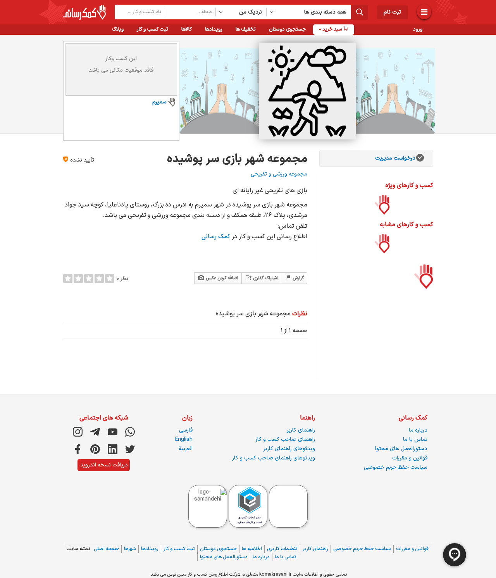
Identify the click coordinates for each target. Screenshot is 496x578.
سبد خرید (331, 29)
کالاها (186, 29)
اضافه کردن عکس (221, 278)
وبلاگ (118, 29)
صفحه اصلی (106, 549)
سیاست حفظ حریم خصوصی (395, 467)
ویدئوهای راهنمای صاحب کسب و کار (273, 458)
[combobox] (241, 12)
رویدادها (213, 29)
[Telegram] (95, 432)
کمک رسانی (217, 236)
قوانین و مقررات (409, 458)
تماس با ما (415, 439)
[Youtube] (112, 432)
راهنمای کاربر (301, 430)
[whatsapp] (130, 432)
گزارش (297, 278)
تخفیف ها (246, 29)
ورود (417, 29)
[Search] (359, 12)
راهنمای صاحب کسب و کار (285, 439)
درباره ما (418, 430)
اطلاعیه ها (252, 549)
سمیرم (159, 102)
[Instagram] (77, 432)
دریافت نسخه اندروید (104, 465)
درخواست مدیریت (395, 158)
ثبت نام (392, 12)
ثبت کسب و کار (152, 29)
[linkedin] (112, 449)
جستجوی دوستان (287, 29)
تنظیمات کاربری (282, 549)
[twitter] (130, 449)
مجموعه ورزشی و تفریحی (279, 174)
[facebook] (77, 449)
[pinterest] (95, 449)
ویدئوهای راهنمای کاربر (289, 449)
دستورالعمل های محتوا (401, 449)
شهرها (130, 549)
